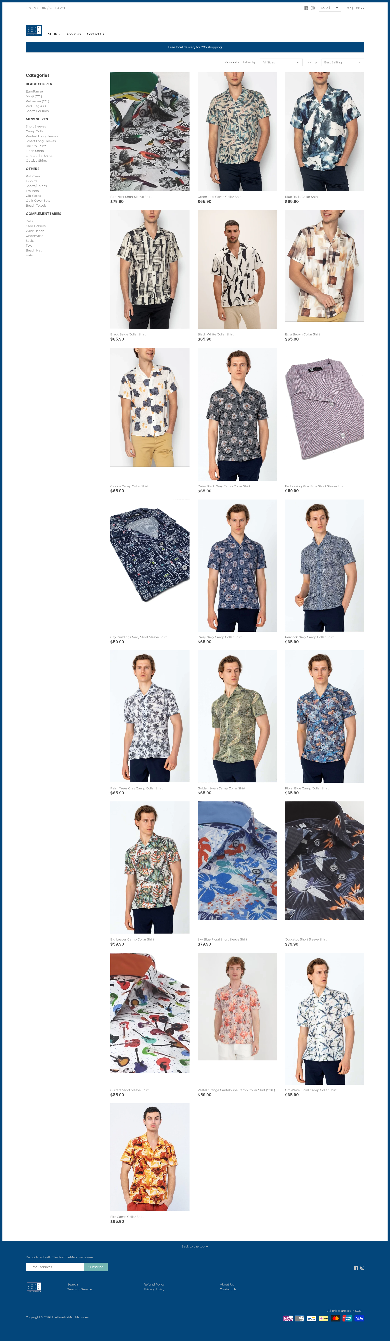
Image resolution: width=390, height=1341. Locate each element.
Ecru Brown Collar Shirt (302, 334)
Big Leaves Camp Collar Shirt (132, 939)
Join (43, 8)
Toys (29, 245)
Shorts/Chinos (36, 186)
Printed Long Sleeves (42, 136)
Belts (29, 221)
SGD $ (325, 7)
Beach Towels (36, 205)
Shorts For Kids (37, 111)
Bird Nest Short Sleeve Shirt (131, 197)
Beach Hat (34, 250)
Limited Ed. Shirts (39, 156)
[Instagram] (313, 8)
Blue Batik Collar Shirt (301, 197)
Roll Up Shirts (36, 146)
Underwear (34, 236)
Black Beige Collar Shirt (128, 334)
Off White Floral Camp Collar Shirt (311, 1090)
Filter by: (249, 62)
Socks (30, 241)
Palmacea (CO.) (37, 101)
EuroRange (34, 91)
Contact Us (228, 1289)
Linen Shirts (35, 151)
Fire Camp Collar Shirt (127, 1217)
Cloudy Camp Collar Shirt (129, 486)
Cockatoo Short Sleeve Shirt (306, 939)
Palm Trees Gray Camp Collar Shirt (136, 788)
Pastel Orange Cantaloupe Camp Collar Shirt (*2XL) (236, 1090)
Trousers (32, 191)
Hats (29, 255)
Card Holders (36, 226)
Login (31, 8)
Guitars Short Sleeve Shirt (129, 1090)
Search (72, 1284)
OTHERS (32, 168)
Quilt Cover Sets (38, 200)
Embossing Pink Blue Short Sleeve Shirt (315, 486)
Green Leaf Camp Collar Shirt (220, 197)
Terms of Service (79, 1289)
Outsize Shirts (36, 160)
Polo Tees (33, 176)
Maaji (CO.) (34, 96)
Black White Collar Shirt (216, 334)
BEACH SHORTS (39, 84)
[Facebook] (306, 8)
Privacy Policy (154, 1289)
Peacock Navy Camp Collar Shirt (309, 637)
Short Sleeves (36, 126)
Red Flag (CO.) (37, 106)
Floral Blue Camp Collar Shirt (307, 788)
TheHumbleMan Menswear (71, 1317)
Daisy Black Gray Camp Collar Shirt (224, 486)
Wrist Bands (35, 231)
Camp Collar (35, 131)
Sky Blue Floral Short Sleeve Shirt (222, 939)
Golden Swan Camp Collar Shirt (221, 788)
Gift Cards (33, 196)
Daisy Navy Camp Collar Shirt (220, 637)
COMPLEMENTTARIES (43, 213)
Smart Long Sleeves (41, 141)
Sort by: (312, 62)
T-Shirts (31, 181)
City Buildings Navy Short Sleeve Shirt (138, 637)
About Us (227, 1284)
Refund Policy (154, 1284)
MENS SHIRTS (37, 119)
